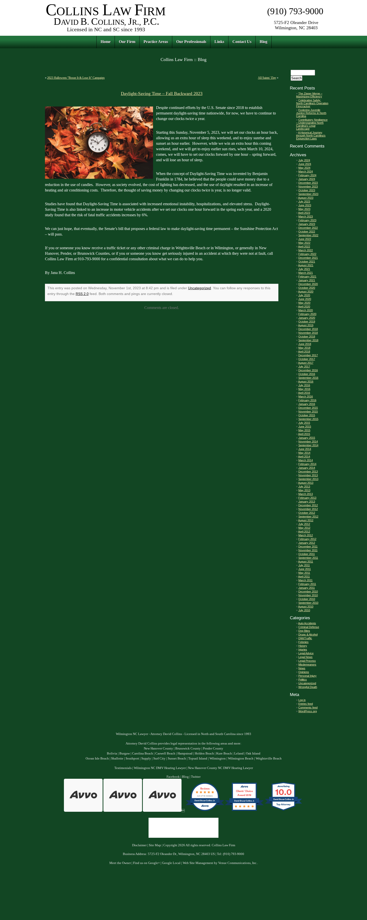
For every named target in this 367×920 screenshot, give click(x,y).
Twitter (195, 776)
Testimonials (123, 768)
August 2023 (305, 197)
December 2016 (308, 370)
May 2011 (304, 572)
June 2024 (304, 164)
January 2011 (306, 587)
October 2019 (306, 321)
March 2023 (305, 216)
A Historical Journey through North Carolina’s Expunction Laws (311, 135)
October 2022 (306, 231)
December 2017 (308, 355)
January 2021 (306, 280)
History (302, 645)
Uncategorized (199, 288)
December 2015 (308, 407)
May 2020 (304, 302)
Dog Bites (304, 630)
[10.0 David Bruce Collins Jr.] (283, 810)
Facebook (173, 776)
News (301, 668)
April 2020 (304, 306)
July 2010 (304, 610)
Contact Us (241, 42)
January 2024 (306, 179)
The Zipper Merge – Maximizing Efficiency (309, 95)
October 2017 (306, 359)
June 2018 (304, 344)
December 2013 (308, 471)
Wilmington (217, 758)
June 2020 (304, 299)
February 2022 (307, 254)
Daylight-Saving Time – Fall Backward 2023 (161, 93)
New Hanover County (158, 748)
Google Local (171, 863)
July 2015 (304, 422)
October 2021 (306, 261)
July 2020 (304, 295)
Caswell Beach (165, 753)
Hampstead (185, 753)
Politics (302, 679)
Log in (302, 700)
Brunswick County (188, 748)
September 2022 (308, 235)
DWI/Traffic (305, 638)
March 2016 (305, 396)
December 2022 (308, 227)
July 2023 (304, 201)
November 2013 (308, 475)
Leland (239, 753)
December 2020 (308, 284)
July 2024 (304, 160)
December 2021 (308, 257)
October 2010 (306, 599)
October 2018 (306, 336)
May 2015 (304, 430)
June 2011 (304, 569)
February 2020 (307, 314)
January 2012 (306, 542)
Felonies (303, 642)
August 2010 (305, 606)
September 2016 (308, 377)
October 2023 (306, 190)
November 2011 (308, 550)
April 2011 (304, 576)
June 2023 (304, 205)
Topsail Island (197, 758)
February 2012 (307, 539)
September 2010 (308, 602)
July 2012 (304, 524)
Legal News (305, 657)
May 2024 (304, 167)
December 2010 (308, 591)
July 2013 (304, 486)
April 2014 (304, 456)
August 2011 (305, 561)
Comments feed (308, 707)
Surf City (159, 758)
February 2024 (307, 175)
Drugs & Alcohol (308, 634)
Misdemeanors (307, 664)
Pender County (213, 748)
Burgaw (124, 753)
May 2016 (304, 389)
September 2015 (308, 419)
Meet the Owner (120, 863)
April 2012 (304, 531)
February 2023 (307, 220)
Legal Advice (306, 653)
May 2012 (304, 527)
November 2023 (308, 186)
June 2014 (304, 449)
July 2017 (304, 366)
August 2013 (305, 482)
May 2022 (304, 242)
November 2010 (308, 595)
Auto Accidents (307, 623)
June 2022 (304, 239)
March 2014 (305, 460)
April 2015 (304, 434)
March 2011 (305, 580)
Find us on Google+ (146, 863)
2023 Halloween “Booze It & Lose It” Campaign (76, 78)
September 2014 (308, 445)
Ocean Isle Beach (97, 758)
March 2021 (305, 272)
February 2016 (307, 400)
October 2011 (306, 554)
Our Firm (127, 42)
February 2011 (307, 584)
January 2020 (306, 317)
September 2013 (308, 479)
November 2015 (308, 411)
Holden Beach (204, 753)
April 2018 (304, 351)
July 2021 (304, 269)
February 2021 (307, 276)
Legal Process (307, 660)
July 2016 (304, 385)
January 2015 (306, 437)
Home (106, 42)
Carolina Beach (142, 753)
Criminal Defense (308, 627)
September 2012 (308, 516)
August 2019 (305, 325)
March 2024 (305, 171)
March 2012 (305, 535)
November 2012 (308, 509)
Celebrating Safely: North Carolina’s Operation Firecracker (312, 103)
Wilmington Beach (240, 758)
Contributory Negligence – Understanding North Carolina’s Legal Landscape (312, 124)
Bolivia (112, 753)
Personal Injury (307, 675)
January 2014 (306, 467)
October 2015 (306, 415)
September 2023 (308, 194)
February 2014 (307, 464)
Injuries (302, 649)
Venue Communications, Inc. (237, 863)
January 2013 (306, 501)
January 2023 (306, 224)
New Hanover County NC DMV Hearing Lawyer (220, 768)
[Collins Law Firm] (106, 32)
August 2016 (305, 381)
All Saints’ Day (267, 78)
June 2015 (304, 426)
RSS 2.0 (82, 294)
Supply (146, 758)
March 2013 (305, 494)
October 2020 (306, 287)
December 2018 (308, 329)
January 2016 (306, 404)
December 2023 (308, 182)
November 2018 (308, 332)
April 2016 (304, 392)
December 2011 (308, 546)
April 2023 (304, 212)
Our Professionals (191, 42)
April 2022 (304, 246)
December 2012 (308, 505)
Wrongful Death (307, 687)
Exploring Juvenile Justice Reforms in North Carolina (311, 113)
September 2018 (308, 340)
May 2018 (304, 347)
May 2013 (304, 490)
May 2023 (304, 209)
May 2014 (304, 452)
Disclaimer (139, 845)
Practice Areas (156, 42)
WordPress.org (307, 711)
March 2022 (305, 250)
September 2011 (308, 557)
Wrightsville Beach (269, 758)
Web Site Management (198, 863)
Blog (263, 42)
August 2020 (305, 291)
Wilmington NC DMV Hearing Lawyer (160, 768)
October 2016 (306, 374)
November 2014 (308, 441)
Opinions (303, 672)
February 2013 (307, 497)
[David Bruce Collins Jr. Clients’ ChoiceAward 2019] (244, 810)
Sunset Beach (177, 758)
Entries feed (305, 703)
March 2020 (305, 310)
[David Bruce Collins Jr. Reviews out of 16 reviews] (204, 810)
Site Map (155, 845)
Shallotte (117, 758)
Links (219, 42)
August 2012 (305, 520)
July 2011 (304, 565)
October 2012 (306, 512)
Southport (132, 758)
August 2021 (305, 265)
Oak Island (253, 753)
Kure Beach (224, 753)
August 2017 (305, 362)
